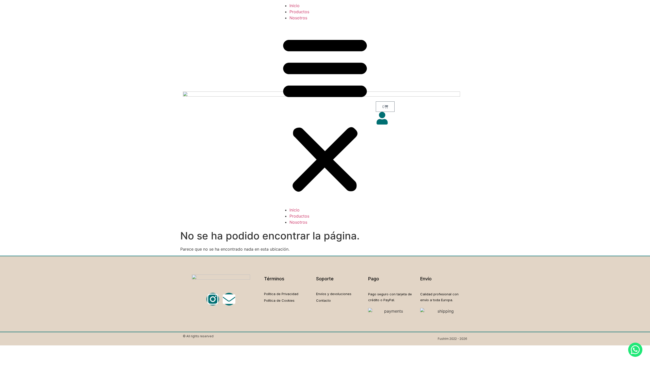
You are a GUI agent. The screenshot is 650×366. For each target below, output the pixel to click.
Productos (299, 11)
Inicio (294, 5)
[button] (325, 114)
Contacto (323, 300)
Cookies (288, 300)
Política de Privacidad (281, 294)
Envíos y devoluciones (333, 294)
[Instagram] (212, 299)
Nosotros (298, 17)
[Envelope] (229, 299)
